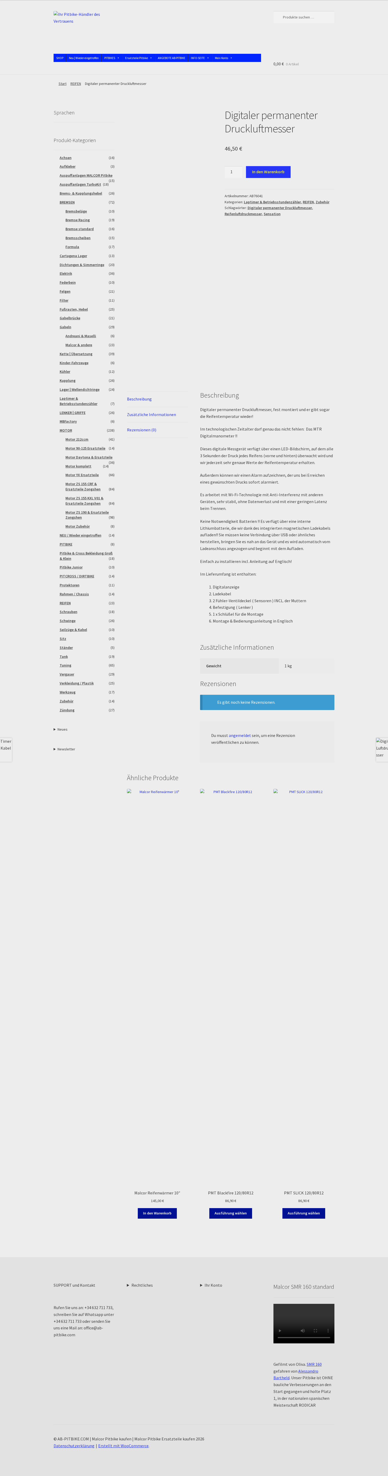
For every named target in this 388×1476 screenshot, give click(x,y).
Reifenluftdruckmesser (243, 213)
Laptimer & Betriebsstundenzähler (272, 202)
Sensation (272, 213)
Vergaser (67, 674)
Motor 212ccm (76, 439)
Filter (64, 300)
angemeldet (240, 735)
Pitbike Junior (71, 567)
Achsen (66, 157)
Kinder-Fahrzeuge (74, 362)
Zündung (67, 710)
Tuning (65, 665)
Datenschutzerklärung (74, 1445)
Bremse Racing (77, 220)
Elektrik (66, 273)
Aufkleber (67, 166)
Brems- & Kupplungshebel (81, 193)
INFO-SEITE (198, 58)
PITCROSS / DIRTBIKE (77, 576)
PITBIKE (66, 544)
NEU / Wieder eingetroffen (80, 535)
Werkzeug (67, 692)
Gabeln (65, 327)
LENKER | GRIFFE (73, 412)
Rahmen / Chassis (74, 594)
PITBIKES (109, 58)
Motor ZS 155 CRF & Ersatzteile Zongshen (83, 486)
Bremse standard (79, 228)
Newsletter (66, 749)
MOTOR (66, 430)
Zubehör (322, 202)
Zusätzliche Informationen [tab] (151, 414)
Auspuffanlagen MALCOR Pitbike (86, 175)
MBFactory (68, 421)
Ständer (66, 647)
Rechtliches (142, 1285)
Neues (63, 729)
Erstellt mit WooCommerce (123, 1445)
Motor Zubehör (77, 526)
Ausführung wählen (231, 1213)
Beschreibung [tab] (139, 399)
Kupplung (67, 380)
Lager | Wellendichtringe (80, 389)
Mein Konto (221, 58)
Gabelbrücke (70, 318)
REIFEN (75, 83)
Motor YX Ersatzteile (82, 474)
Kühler (65, 371)
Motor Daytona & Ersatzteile (88, 457)
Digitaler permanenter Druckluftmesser (280, 207)
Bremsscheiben (78, 237)
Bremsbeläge (76, 211)
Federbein (68, 282)
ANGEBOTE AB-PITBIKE (171, 58)
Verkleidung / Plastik (77, 683)
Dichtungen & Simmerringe (82, 264)
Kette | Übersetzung (76, 353)
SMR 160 (314, 1364)
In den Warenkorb (268, 171)
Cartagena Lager (73, 255)
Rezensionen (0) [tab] (141, 429)
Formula (72, 246)
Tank (64, 656)
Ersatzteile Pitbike (136, 58)
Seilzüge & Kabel (73, 629)
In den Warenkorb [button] (157, 1213)
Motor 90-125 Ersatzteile (85, 448)
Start (63, 83)
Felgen (65, 291)
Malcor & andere (78, 345)
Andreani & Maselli (80, 336)
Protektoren (69, 585)
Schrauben (68, 611)
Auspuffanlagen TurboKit (80, 184)
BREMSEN (67, 202)
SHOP (59, 58)
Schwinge (67, 620)
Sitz (63, 638)
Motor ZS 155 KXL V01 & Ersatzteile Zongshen (84, 501)
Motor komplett (78, 466)
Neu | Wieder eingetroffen (84, 58)
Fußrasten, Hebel (74, 309)
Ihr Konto (213, 1285)
